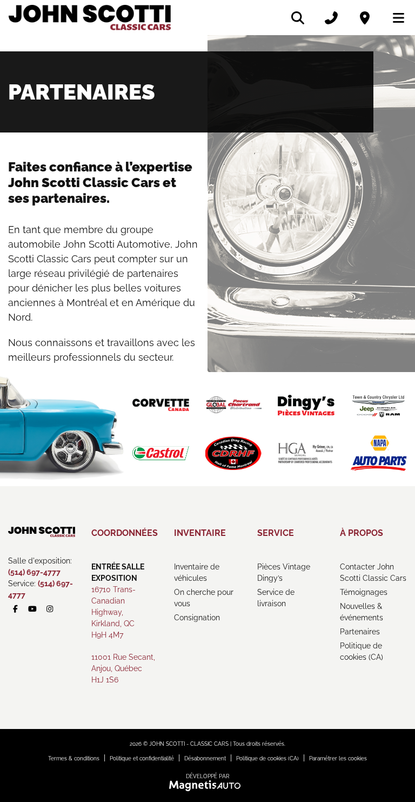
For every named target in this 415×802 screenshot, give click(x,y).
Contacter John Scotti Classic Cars (373, 572)
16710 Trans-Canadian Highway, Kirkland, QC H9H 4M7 (113, 612)
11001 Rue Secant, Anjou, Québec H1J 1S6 (123, 668)
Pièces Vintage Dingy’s (283, 572)
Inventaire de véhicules (196, 572)
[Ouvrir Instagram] (50, 609)
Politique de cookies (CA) (361, 651)
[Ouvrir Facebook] (16, 609)
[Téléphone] (331, 18)
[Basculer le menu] (393, 18)
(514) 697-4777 (34, 572)
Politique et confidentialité (142, 758)
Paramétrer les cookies (338, 758)
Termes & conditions (73, 758)
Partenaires (360, 631)
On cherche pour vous (203, 598)
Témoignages (363, 592)
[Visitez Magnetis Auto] (207, 785)
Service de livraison (275, 598)
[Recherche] (297, 18)
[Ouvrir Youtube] (33, 609)
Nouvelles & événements (361, 612)
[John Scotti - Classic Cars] (90, 17)
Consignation (197, 617)
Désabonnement (205, 758)
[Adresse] (364, 18)
